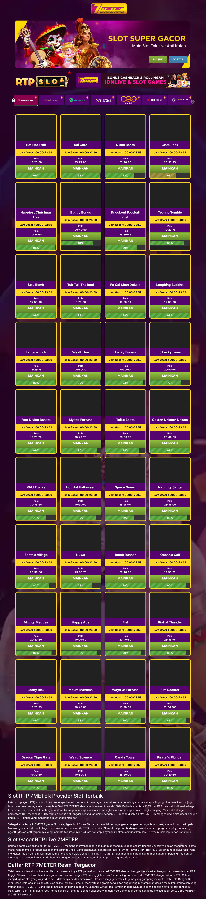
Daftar (178, 59)
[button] (13, 100)
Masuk (158, 59)
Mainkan (36, 168)
